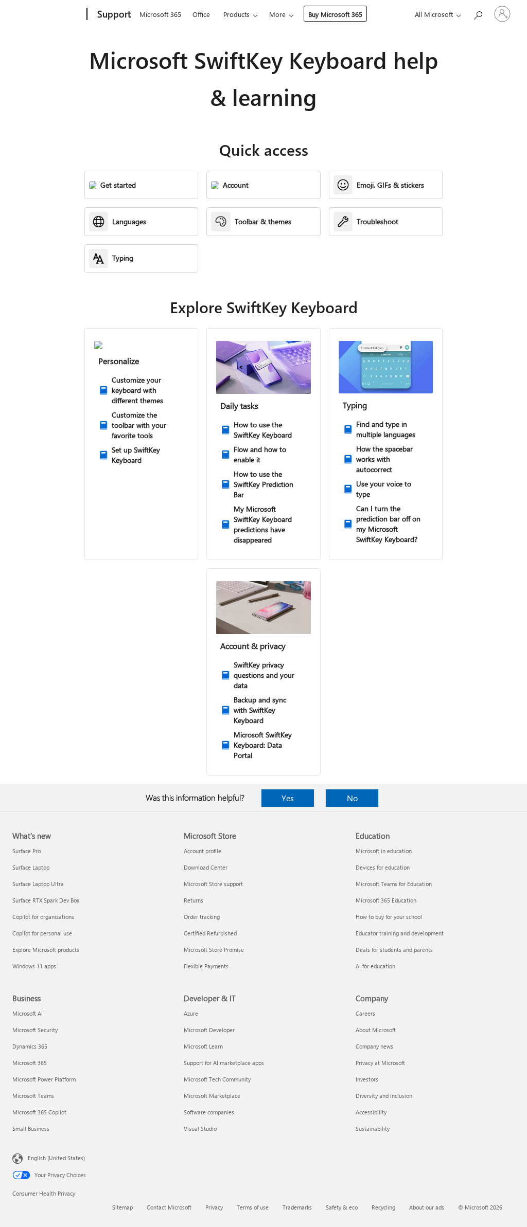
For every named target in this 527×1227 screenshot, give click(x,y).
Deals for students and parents (394, 949)
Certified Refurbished (210, 933)
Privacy (214, 1207)
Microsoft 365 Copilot (39, 1112)
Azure (191, 1013)
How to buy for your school (389, 917)
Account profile (202, 851)
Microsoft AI (27, 1013)
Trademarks (297, 1207)
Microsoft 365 (160, 14)
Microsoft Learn (203, 1046)
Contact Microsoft (169, 1207)
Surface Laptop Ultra (38, 884)
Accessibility (371, 1112)
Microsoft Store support (213, 884)
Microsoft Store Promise (214, 949)
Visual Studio (200, 1128)
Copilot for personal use (42, 933)
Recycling (383, 1207)
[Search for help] (477, 13)
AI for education (375, 966)
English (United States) (56, 1158)
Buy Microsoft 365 (335, 14)
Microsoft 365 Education (386, 900)
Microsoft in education (384, 851)
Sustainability (373, 1128)
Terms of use (253, 1207)
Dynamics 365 (29, 1046)
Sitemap (122, 1207)
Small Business (30, 1128)
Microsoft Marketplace (212, 1095)
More (277, 14)
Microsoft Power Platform (44, 1079)
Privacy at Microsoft (380, 1063)
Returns (193, 900)
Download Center (205, 867)
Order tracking (202, 917)
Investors (367, 1079)
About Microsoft (376, 1030)
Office (201, 14)
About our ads (426, 1207)
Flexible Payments (206, 966)
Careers (365, 1013)
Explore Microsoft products (45, 949)
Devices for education (383, 867)
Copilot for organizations (43, 917)
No (352, 797)
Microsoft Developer (209, 1030)
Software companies (209, 1112)
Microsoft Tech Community (217, 1079)
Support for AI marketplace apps (224, 1063)
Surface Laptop (30, 867)
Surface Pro (26, 851)
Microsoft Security (35, 1030)
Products (236, 14)
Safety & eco (342, 1207)
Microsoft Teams (33, 1095)
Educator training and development (400, 933)
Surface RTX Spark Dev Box (45, 900)
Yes (288, 797)
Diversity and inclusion (384, 1095)
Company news (374, 1046)
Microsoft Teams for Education (394, 884)
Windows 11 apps (34, 966)
